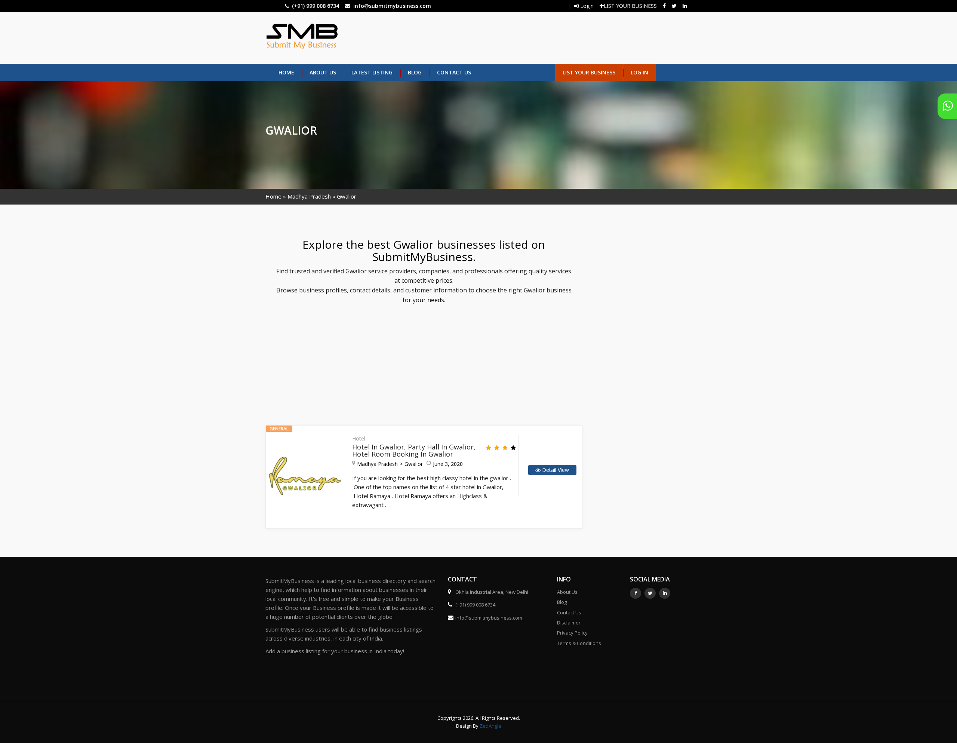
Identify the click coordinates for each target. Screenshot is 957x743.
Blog (415, 72)
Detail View (555, 469)
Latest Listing (372, 72)
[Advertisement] (511, 37)
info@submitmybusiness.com (392, 5)
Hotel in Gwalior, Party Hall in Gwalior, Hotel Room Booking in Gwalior (414, 450)
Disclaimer (569, 622)
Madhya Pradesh (309, 196)
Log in (639, 72)
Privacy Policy (572, 632)
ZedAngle (489, 725)
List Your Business (589, 72)
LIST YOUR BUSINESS (630, 5)
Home (286, 72)
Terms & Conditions (579, 643)
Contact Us (454, 72)
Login (586, 5)
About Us (323, 72)
